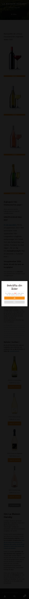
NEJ (14, 302)
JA (14, 298)
